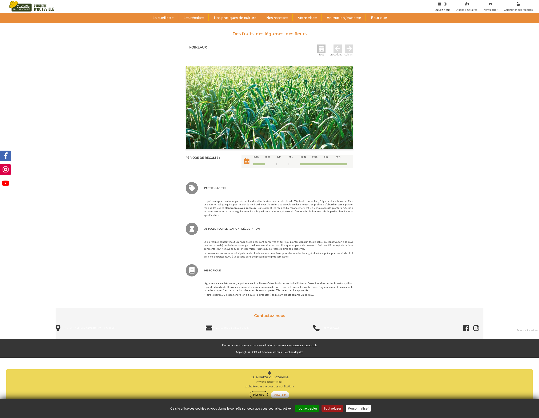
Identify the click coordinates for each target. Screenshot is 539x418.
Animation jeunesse (344, 18)
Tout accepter (307, 408)
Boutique (379, 18)
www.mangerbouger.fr (304, 345)
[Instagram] (444, 3)
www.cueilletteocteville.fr (269, 381)
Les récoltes (194, 18)
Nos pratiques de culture (235, 18)
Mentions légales (293, 352)
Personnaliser (358, 408)
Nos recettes (277, 18)
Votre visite (307, 18)
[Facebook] (439, 3)
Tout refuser (332, 408)
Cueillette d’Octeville (269, 377)
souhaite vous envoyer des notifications (270, 386)
